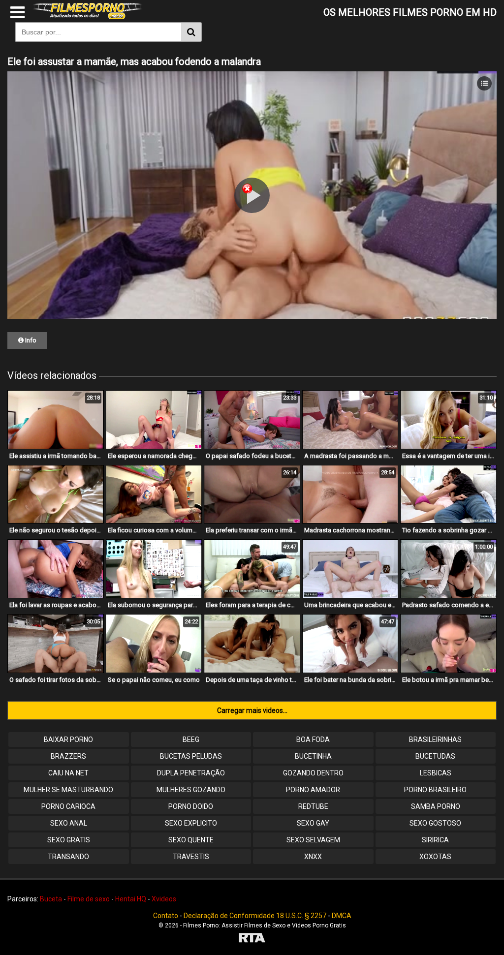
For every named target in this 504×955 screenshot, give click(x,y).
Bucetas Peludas (191, 756)
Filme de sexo (88, 899)
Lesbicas (435, 773)
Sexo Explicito (191, 823)
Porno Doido (190, 806)
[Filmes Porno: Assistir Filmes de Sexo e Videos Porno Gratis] (87, 17)
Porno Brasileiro (435, 790)
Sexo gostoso (435, 823)
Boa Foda (313, 739)
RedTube (313, 806)
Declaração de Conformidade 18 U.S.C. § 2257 (255, 916)
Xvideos (164, 899)
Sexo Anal (68, 823)
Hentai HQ (130, 899)
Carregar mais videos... (252, 710)
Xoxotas (435, 857)
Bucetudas (435, 756)
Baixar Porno (68, 739)
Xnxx (313, 857)
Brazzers (68, 756)
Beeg (191, 739)
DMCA (341, 916)
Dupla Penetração (191, 773)
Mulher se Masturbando (68, 790)
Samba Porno (435, 806)
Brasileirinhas (435, 739)
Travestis (191, 857)
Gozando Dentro (313, 773)
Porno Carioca (68, 806)
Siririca (435, 840)
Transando (68, 857)
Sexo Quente (191, 840)
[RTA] (252, 939)
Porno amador (313, 790)
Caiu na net (68, 773)
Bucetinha (313, 756)
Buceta (51, 899)
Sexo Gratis (68, 840)
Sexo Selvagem (313, 840)
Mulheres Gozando (191, 790)
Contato (165, 916)
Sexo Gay (313, 823)
